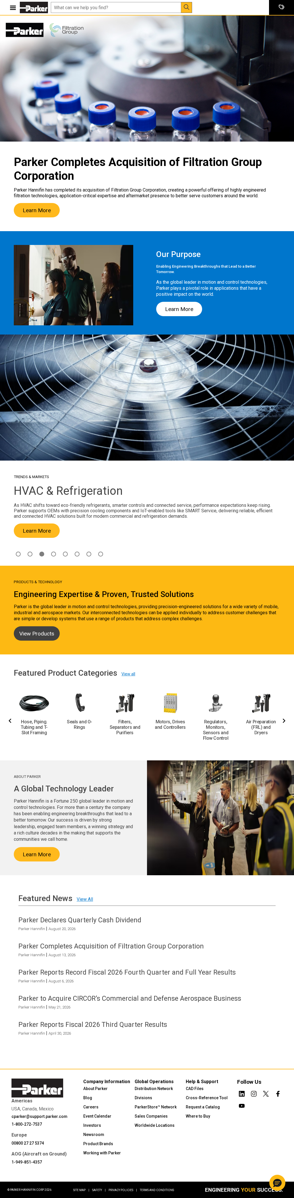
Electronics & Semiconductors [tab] (30, 554)
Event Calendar (97, 1116)
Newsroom (93, 1134)
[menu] (13, 7)
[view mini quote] (281, 7)
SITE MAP (81, 1190)
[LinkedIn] (241, 1092)
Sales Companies (151, 1116)
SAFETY (99, 1190)
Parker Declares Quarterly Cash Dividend (79, 920)
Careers (90, 1106)
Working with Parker (102, 1152)
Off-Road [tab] (77, 554)
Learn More (37, 210)
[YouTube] (241, 1104)
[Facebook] (278, 1092)
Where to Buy (198, 1116)
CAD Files (195, 1088)
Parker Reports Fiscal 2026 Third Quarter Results (92, 1025)
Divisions (143, 1097)
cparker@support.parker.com (39, 1116)
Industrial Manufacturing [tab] (53, 554)
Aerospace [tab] (18, 554)
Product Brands (98, 1143)
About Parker (95, 1088)
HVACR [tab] (41, 554)
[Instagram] (253, 1092)
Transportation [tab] (100, 554)
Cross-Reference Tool (207, 1097)
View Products (36, 633)
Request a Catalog (203, 1106)
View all (128, 674)
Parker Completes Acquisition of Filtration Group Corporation (111, 946)
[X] (265, 1092)
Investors (92, 1125)
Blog (87, 1097)
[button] (277, 1183)
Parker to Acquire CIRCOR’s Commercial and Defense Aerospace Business (129, 998)
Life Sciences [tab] (65, 554)
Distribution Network (154, 1088)
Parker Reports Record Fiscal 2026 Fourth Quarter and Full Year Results (127, 972)
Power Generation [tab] (88, 554)
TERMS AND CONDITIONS (157, 1190)
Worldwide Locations (155, 1125)
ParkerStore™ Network (156, 1106)
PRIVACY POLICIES (123, 1190)
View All (85, 899)
